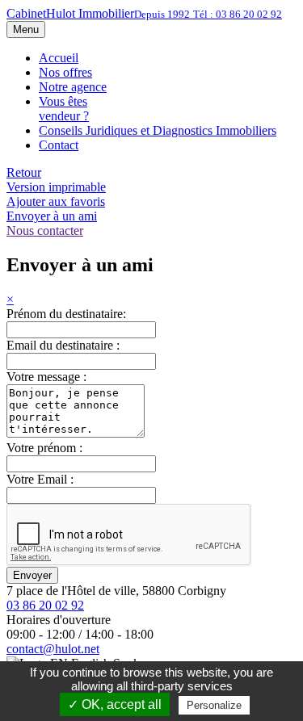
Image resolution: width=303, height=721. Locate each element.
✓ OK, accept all (115, 704)
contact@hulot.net (52, 649)
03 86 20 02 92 (45, 605)
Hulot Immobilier (144, 13)
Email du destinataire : (63, 345)
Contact (58, 145)
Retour (23, 172)
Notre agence (73, 87)
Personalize (214, 705)
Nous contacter (44, 230)
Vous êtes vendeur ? (64, 108)
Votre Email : (40, 479)
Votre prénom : (44, 448)
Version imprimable (56, 187)
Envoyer (32, 575)
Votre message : (46, 377)
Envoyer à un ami (51, 216)
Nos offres (65, 72)
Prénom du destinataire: (66, 314)
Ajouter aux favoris (55, 201)
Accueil (58, 58)
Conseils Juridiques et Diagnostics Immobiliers (157, 130)
